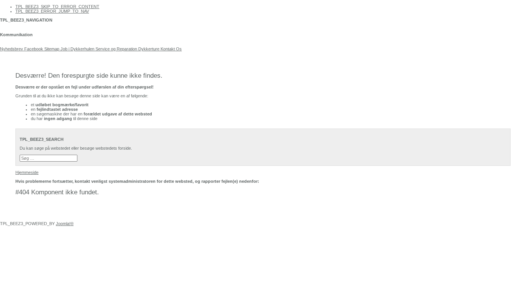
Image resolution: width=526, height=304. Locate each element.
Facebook (33, 49)
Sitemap (51, 49)
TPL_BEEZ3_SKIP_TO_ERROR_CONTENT (57, 6)
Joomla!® (65, 223)
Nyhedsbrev (11, 49)
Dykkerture (148, 49)
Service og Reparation (116, 49)
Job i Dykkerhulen (77, 49)
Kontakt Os (170, 49)
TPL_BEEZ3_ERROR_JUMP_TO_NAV (52, 11)
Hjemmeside (27, 172)
